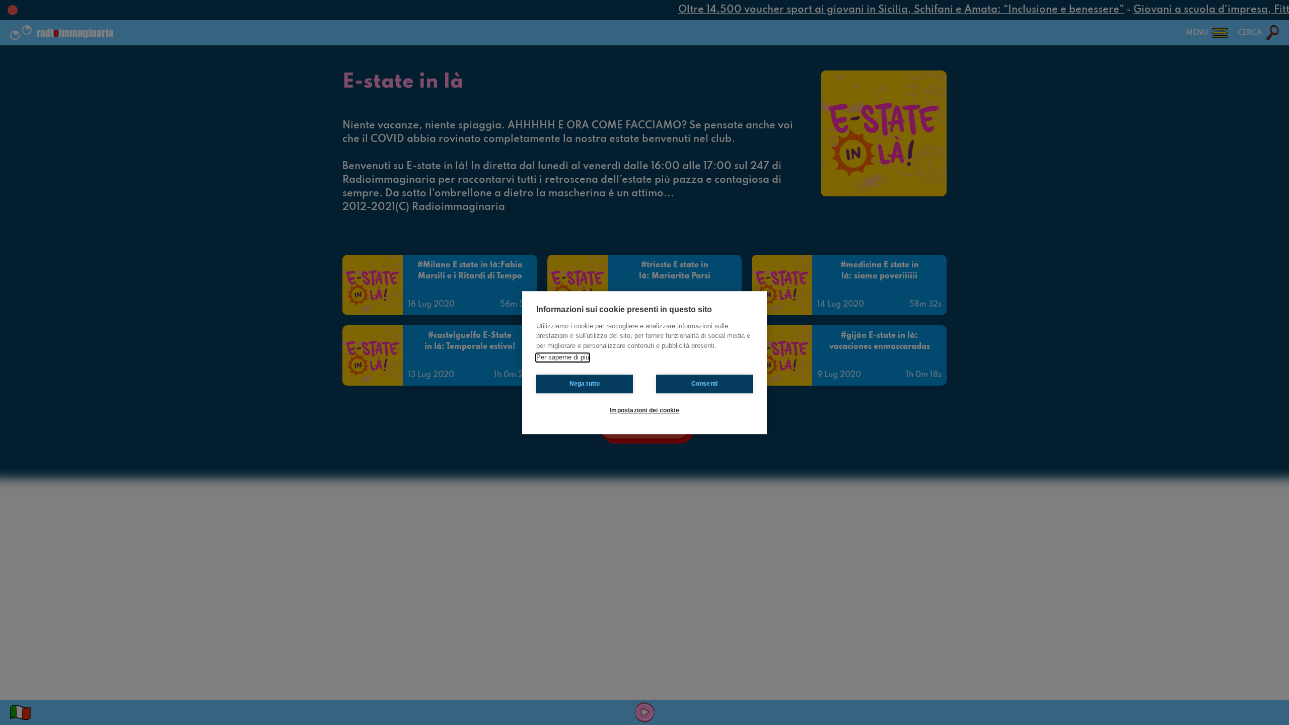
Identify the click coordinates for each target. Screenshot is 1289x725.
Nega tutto (584, 383)
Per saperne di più (562, 357)
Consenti (704, 383)
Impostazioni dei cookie (644, 410)
